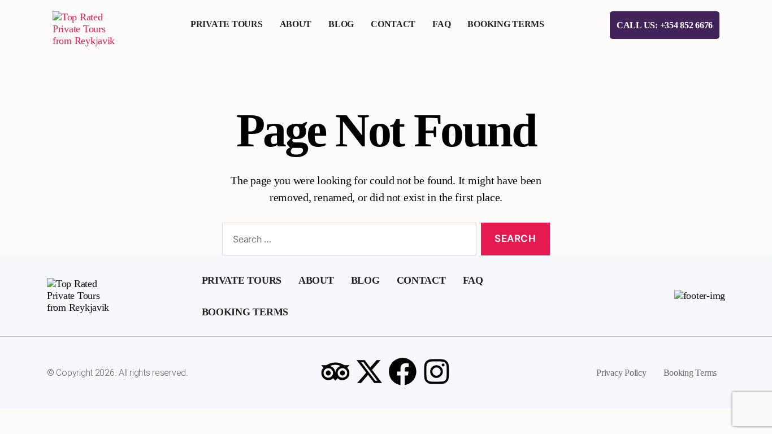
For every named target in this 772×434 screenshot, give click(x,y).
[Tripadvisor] (335, 371)
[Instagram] (437, 371)
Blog (341, 24)
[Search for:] (347, 242)
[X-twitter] (369, 371)
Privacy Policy (621, 372)
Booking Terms (505, 24)
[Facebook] (403, 371)
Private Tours (226, 24)
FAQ (441, 24)
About (296, 24)
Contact (393, 24)
